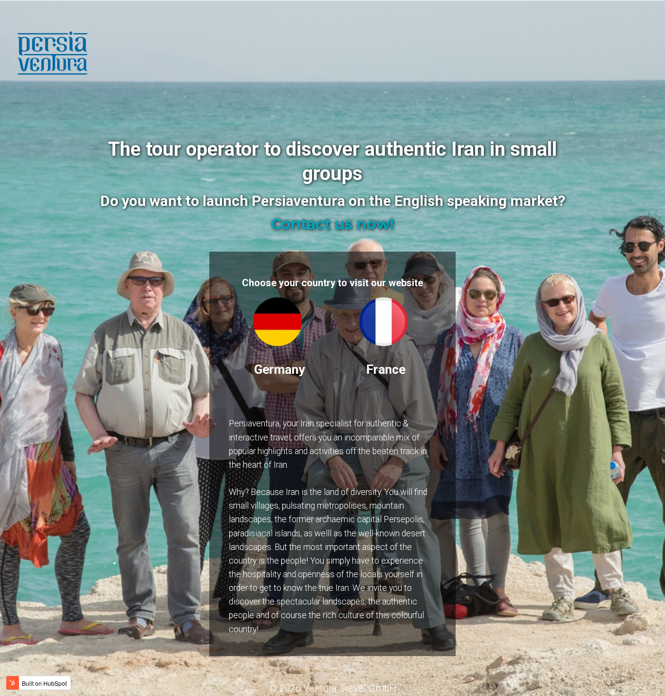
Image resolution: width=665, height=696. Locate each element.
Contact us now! (332, 224)
